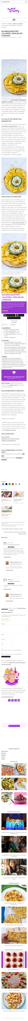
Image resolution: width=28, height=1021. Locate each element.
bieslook (4, 524)
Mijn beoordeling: (5, 619)
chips (14, 524)
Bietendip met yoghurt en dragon (10, 438)
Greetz (3, 758)
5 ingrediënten (7, 522)
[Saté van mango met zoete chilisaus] (14, 1009)
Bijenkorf (3, 755)
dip (16, 524)
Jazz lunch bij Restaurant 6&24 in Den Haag (14, 878)
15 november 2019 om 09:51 (16, 596)
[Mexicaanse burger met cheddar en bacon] (18, 494)
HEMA (3, 757)
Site (2, 644)
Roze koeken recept (14, 969)
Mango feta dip (5, 437)
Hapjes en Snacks (15, 522)
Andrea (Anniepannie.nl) (15, 562)
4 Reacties (19, 37)
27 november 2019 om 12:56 (16, 563)
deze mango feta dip (18, 222)
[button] (2, 310)
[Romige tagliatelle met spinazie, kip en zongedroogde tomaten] (7, 799)
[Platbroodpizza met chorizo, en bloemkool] (14, 901)
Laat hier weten (11, 378)
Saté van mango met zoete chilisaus (14, 1011)
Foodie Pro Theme (16, 1017)
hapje (18, 524)
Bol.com (3, 753)
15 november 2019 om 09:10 (14, 581)
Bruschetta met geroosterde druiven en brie (6, 500)
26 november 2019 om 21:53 (14, 544)
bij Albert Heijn (13, 385)
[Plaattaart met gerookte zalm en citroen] (6, 509)
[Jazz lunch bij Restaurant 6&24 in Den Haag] (14, 867)
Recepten (19, 522)
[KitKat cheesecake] (14, 988)
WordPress (15, 1019)
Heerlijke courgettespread (8, 440)
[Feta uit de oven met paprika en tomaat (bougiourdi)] (20, 770)
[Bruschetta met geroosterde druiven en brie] (6, 494)
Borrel (11, 522)
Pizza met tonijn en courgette (14, 945)
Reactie (3, 623)
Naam (3, 634)
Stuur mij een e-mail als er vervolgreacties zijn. (11, 650)
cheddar (11, 524)
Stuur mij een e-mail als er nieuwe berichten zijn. (12, 654)
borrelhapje (8, 524)
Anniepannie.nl (14, 10)
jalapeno (20, 524)
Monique (9, 579)
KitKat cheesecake (14, 990)
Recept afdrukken (10, 315)
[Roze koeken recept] (14, 967)
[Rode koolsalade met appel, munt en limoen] (20, 799)
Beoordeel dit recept (14, 317)
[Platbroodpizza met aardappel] (14, 923)
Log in (20, 1019)
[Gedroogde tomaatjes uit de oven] (7, 770)
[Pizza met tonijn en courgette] (14, 943)
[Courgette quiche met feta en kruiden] (20, 785)
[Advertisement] (14, 48)
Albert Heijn (4, 751)
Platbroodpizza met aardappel (14, 925)
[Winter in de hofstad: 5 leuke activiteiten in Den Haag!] (14, 821)
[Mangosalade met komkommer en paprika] (7, 785)
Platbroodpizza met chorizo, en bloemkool (14, 903)
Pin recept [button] (20, 315)
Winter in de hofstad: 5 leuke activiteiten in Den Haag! (14, 833)
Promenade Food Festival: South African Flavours (14, 856)
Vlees (6, 523)
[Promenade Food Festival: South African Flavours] (14, 844)
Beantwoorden (9, 570)
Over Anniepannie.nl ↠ (7, 697)
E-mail (3, 639)
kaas (23, 524)
